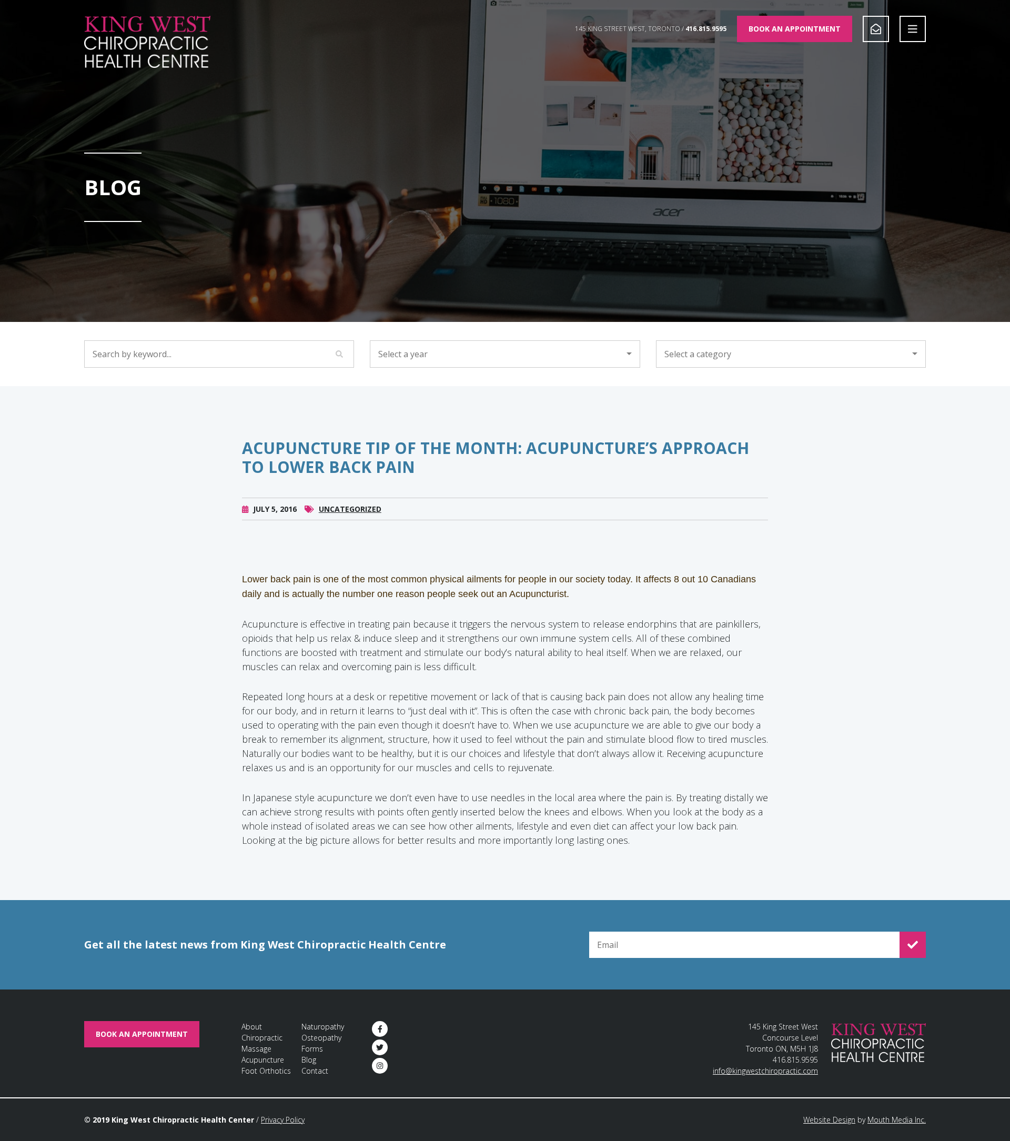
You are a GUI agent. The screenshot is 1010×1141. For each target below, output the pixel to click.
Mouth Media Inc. (896, 1120)
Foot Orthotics (266, 1071)
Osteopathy (321, 1038)
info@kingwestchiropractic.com (765, 1071)
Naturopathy (322, 1027)
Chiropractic (261, 1038)
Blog (308, 1060)
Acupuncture (262, 1060)
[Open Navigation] (913, 29)
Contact (314, 1071)
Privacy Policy (283, 1120)
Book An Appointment (795, 29)
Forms (312, 1049)
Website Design (829, 1120)
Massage (256, 1049)
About (251, 1027)
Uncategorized (350, 509)
